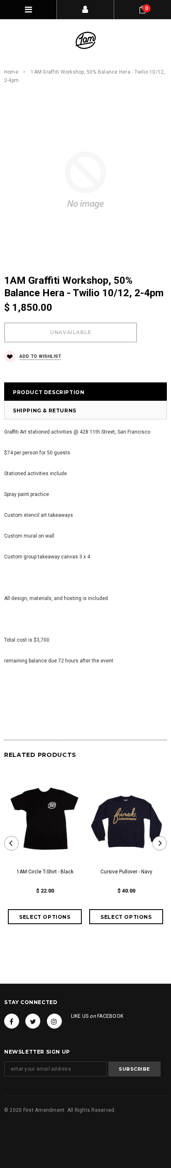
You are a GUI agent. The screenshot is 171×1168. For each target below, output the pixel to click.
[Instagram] (54, 1021)
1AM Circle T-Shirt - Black (45, 872)
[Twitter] (32, 1021)
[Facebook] (11, 1021)
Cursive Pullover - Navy (126, 872)
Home (11, 72)
